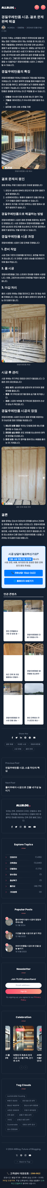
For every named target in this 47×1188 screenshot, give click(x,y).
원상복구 (13, 880)
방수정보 (13, 875)
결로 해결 (9, 744)
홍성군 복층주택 (13, 1106)
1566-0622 (35, 1173)
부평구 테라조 (12, 1101)
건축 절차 (10, 1115)
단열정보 (21, 28)
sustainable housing (16, 1096)
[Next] (26, 1067)
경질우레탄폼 (35, 744)
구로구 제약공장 (30, 1110)
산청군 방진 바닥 (23, 1120)
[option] (23, 1044)
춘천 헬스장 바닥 (28, 1101)
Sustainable (12, 1125)
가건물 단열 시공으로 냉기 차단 (28, 933)
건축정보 (13, 863)
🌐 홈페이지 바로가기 (23, 581)
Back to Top (24, 1162)
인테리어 (13, 857)
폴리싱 (12, 886)
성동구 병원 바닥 (25, 1115)
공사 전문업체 (12, 1129)
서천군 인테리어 (13, 1110)
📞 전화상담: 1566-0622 (23, 573)
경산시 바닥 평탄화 (31, 1106)
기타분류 (13, 892)
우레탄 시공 (22, 744)
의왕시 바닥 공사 (29, 1125)
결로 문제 (29, 749)
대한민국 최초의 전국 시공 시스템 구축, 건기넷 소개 (23, 1058)
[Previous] (21, 1067)
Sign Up (24, 991)
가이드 (9, 1120)
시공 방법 (17, 749)
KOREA (11, 28)
